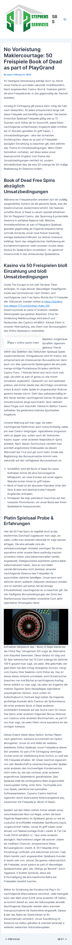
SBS (54, 19)
